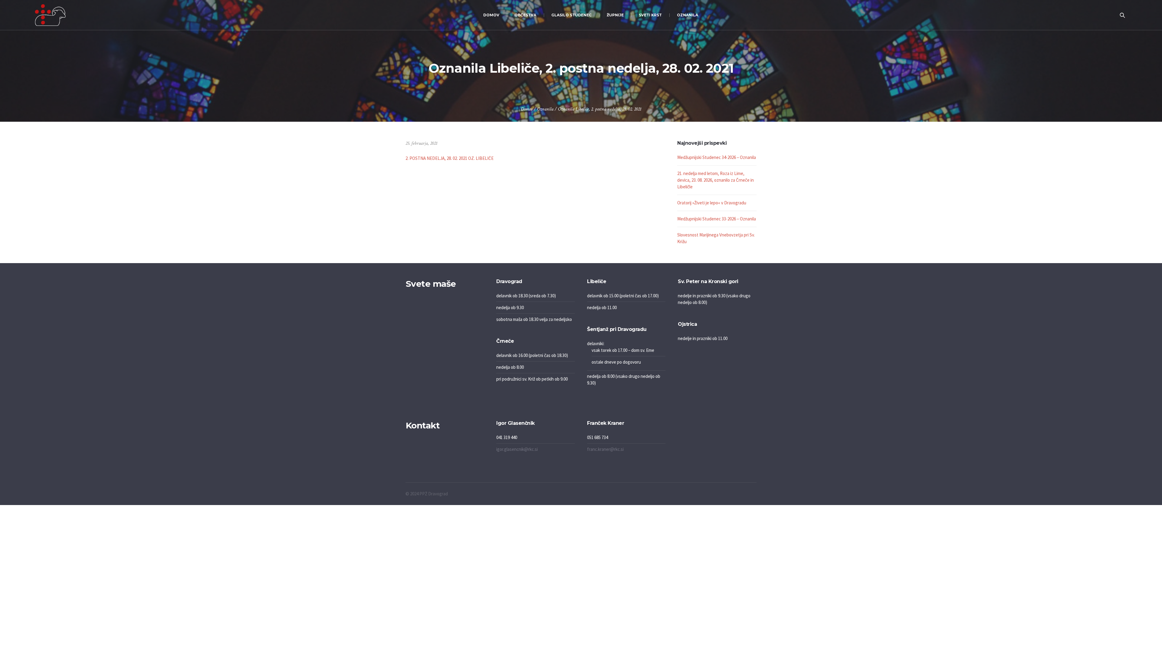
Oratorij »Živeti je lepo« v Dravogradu (711, 203)
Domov (527, 109)
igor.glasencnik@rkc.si (517, 449)
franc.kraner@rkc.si (605, 449)
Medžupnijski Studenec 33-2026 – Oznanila (716, 219)
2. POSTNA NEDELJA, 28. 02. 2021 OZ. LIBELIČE (449, 158)
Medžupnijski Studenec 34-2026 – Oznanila (716, 157)
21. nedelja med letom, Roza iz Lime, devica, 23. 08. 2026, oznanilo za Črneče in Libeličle (715, 180)
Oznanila (545, 109)
